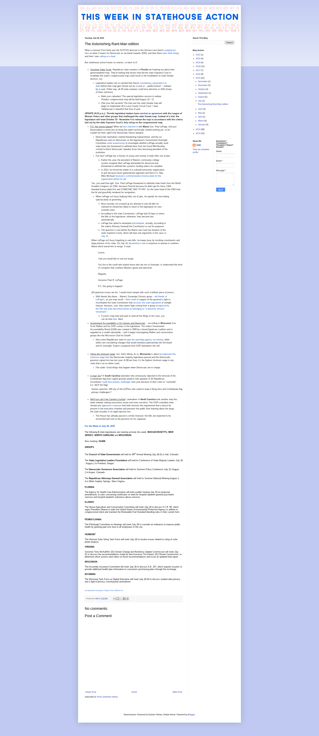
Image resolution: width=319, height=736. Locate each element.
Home (134, 692)
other (170, 53)
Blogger (191, 714)
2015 (198, 78)
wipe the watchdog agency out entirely (145, 339)
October (202, 89)
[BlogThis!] (118, 598)
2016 (198, 74)
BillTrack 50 (119, 590)
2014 (198, 129)
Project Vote (109, 590)
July (200, 101)
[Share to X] (121, 598)
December (203, 81)
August (201, 97)
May (200, 113)
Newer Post (91, 692)
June (200, 109)
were (164, 53)
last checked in (130, 126)
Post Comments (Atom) (107, 697)
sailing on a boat (107, 56)
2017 (198, 70)
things (176, 53)
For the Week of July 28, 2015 (100, 426)
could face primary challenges (116, 382)
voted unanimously (116, 143)
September (203, 93)
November (203, 85)
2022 (198, 55)
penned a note (139, 243)
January (202, 124)
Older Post (177, 692)
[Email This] (114, 598)
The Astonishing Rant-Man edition (213, 104)
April (200, 117)
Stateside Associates (95, 590)
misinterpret (138, 223)
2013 (198, 133)
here (115, 319)
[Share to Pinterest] (127, 598)
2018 (198, 66)
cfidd (198, 145)
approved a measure (111, 405)
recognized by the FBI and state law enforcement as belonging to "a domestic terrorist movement (132, 308)
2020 (198, 58)
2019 (198, 62)
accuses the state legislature (147, 302)
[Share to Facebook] (124, 598)
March (201, 121)
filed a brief (131, 299)
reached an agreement (151, 113)
